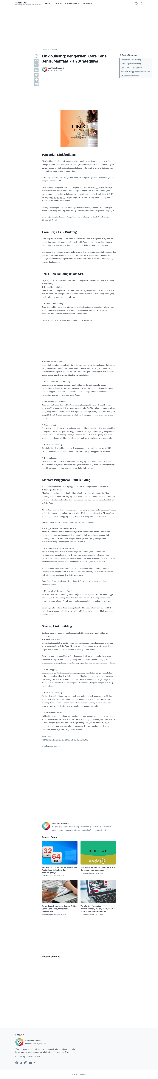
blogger (52, 391)
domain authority (57, 197)
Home (47, 3)
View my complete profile (28, 1056)
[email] (36, 84)
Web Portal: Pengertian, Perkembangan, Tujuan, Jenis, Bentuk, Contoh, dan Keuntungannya (98, 908)
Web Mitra (87, 3)
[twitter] (36, 65)
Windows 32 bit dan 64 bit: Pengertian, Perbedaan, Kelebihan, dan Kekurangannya (59, 870)
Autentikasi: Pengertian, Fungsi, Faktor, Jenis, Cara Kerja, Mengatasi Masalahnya (59, 908)
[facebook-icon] (16, 1063)
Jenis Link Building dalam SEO (133, 68)
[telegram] (36, 75)
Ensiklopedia (71, 3)
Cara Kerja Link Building (131, 64)
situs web (82, 211)
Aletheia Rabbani (32, 1040)
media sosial (77, 716)
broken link (53, 448)
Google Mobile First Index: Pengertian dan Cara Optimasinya (71, 522)
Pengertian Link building (131, 59)
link (59, 168)
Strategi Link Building (130, 76)
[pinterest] (36, 79)
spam (101, 415)
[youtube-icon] (30, 1063)
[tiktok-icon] (34, 1063)
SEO (97, 187)
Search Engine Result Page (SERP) (98, 194)
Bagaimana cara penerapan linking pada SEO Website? (65, 739)
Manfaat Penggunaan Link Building (135, 72)
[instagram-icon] (25, 1063)
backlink (90, 164)
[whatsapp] (36, 70)
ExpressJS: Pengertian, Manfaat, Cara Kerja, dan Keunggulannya (98, 868)
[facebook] (36, 61)
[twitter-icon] (21, 1063)
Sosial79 (20, 2)
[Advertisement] (79, 28)
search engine (62, 191)
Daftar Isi (58, 3)
